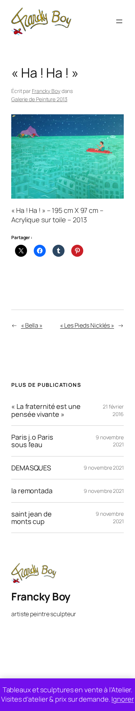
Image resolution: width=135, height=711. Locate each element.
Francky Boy (46, 90)
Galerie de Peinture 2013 (39, 99)
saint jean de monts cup (31, 517)
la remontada (31, 490)
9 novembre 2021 (104, 467)
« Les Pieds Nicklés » (87, 325)
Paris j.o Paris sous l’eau (32, 441)
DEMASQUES (31, 468)
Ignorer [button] (122, 699)
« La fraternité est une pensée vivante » (46, 410)
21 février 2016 (113, 410)
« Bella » (31, 325)
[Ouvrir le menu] (119, 21)
